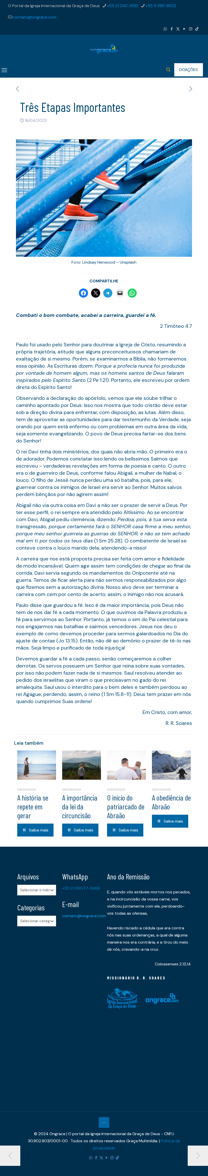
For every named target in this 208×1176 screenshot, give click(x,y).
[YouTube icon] (184, 28)
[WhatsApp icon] (165, 28)
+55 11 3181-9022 (160, 5)
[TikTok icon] (197, 28)
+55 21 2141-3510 (122, 5)
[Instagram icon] (191, 28)
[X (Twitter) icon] (178, 28)
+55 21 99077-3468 (81, 888)
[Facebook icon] (172, 28)
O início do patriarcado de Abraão (125, 806)
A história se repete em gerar (32, 806)
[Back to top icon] (104, 1122)
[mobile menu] (4, 70)
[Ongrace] (104, 49)
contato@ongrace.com (34, 17)
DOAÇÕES (188, 69)
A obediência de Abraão (171, 802)
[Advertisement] (36, 1010)
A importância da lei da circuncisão (79, 806)
